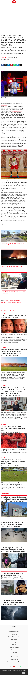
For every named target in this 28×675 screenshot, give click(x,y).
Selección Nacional (16, 302)
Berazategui (4, 105)
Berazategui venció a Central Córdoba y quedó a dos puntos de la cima (13, 428)
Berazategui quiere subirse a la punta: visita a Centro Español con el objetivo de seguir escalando (14, 351)
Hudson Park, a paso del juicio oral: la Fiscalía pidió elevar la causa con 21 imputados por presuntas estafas (14, 499)
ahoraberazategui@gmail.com (14, 661)
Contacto (14, 626)
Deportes (3, 57)
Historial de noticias (14, 629)
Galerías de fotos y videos (14, 636)
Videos (14, 644)
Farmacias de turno (14, 647)
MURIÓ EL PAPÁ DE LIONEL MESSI (13, 315)
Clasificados (14, 649)
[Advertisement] (14, 18)
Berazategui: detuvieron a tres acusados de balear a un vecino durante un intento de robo (12, 524)
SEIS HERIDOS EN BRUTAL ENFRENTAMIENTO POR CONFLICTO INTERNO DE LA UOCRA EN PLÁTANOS (14, 291)
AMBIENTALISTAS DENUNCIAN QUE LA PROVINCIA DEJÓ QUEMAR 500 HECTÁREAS (13, 267)
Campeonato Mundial (16, 111)
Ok (23, 673)
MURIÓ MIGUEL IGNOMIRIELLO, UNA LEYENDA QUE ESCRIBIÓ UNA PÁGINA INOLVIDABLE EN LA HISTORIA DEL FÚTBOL (13, 390)
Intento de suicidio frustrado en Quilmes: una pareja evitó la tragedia (13, 243)
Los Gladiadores (16, 300)
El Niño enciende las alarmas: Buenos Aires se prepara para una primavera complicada (12, 602)
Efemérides (14, 639)
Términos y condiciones (14, 631)
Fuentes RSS (14, 634)
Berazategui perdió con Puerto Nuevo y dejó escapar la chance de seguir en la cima (13, 462)
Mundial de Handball (6, 302)
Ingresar (14, 652)
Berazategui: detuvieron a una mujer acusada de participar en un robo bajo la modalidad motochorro (13, 550)
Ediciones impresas (14, 642)
